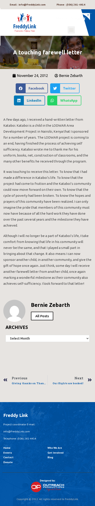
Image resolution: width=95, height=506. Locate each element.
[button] (71, 30)
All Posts (42, 316)
